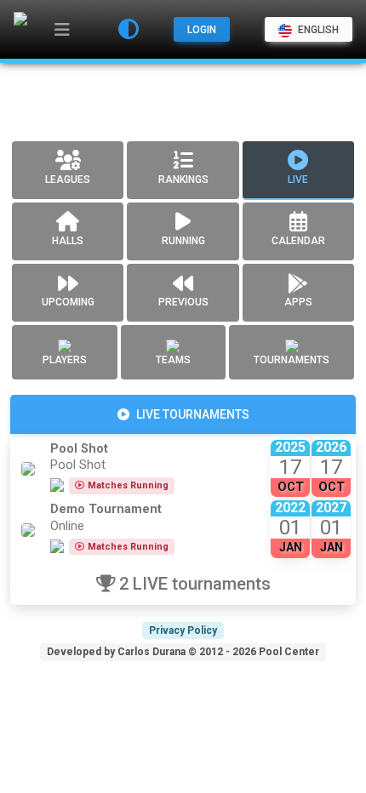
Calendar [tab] (298, 241)
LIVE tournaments (192, 414)
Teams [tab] (173, 360)
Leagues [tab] (67, 179)
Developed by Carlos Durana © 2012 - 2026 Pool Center (183, 652)
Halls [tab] (67, 241)
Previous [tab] (183, 302)
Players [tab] (65, 360)
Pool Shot (79, 449)
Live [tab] (298, 179)
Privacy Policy (183, 630)
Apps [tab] (298, 302)
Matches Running (128, 485)
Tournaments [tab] (291, 360)
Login (201, 30)
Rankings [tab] (183, 179)
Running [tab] (183, 241)
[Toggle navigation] (62, 30)
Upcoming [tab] (68, 302)
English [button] (317, 30)
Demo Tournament (106, 509)
